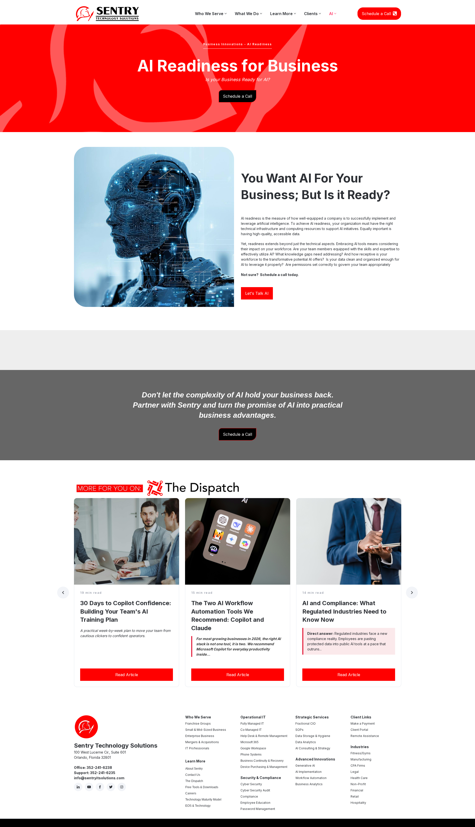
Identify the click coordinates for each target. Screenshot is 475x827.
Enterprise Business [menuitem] (199, 736)
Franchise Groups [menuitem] (198, 723)
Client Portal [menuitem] (359, 730)
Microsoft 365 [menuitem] (249, 742)
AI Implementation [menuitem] (308, 772)
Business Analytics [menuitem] (309, 784)
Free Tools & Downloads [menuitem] (201, 787)
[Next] (412, 592)
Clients (312, 11)
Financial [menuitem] (357, 790)
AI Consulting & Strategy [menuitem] (312, 748)
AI (332, 11)
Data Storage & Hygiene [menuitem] (312, 736)
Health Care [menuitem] (359, 778)
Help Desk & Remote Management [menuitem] (263, 736)
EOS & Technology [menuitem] (198, 805)
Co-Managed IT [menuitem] (250, 730)
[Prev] (63, 592)
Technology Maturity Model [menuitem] (203, 799)
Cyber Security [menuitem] (251, 784)
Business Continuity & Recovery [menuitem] (262, 760)
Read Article (126, 674)
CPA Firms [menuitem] (358, 765)
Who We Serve (210, 11)
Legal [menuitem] (355, 772)
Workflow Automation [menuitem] (311, 778)
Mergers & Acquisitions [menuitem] (202, 742)
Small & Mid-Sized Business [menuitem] (205, 730)
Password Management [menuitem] (257, 809)
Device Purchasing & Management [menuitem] (263, 767)
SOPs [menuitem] (299, 730)
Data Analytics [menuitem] (305, 742)
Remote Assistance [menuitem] (365, 736)
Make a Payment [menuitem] (363, 723)
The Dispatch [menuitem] (194, 781)
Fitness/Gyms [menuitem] (361, 753)
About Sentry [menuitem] (194, 768)
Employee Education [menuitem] (255, 802)
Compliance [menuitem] (249, 796)
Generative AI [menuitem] (305, 765)
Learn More (283, 11)
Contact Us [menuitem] (192, 775)
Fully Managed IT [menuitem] (252, 723)
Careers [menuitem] (190, 793)
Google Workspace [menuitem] (253, 748)
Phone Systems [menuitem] (250, 754)
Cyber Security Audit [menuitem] (255, 790)
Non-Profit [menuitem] (358, 784)
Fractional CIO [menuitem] (305, 723)
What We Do (248, 11)
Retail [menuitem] (355, 796)
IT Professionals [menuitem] (197, 748)
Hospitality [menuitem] (358, 802)
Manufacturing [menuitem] (361, 759)
